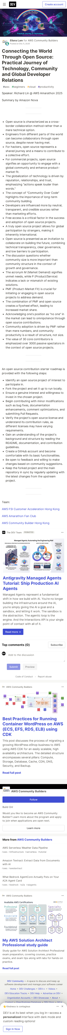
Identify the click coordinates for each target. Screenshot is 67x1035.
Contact (9, 1002)
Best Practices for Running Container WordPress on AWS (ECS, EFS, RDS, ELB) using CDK (32, 726)
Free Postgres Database (28, 1002)
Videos (51, 988)
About (55, 997)
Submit (13, 666)
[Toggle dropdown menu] (62, 532)
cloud (31, 86)
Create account (54, 4)
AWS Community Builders (43, 40)
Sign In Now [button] (13, 1029)
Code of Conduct (24, 676)
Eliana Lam (16, 40)
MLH (59, 1002)
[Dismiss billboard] (62, 1006)
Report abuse (45, 676)
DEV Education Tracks (16, 993)
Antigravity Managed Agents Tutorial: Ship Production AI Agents (32, 583)
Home (13, 988)
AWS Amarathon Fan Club (19, 516)
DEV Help (35, 993)
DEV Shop (49, 1002)
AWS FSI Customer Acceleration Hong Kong (31, 509)
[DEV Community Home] (13, 4)
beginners (18, 86)
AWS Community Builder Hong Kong (25, 523)
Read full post (11, 772)
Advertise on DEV (51, 993)
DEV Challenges (27, 988)
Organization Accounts (18, 997)
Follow (33, 799)
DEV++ (41, 988)
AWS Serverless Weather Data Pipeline (25, 849)
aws (6, 86)
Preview (30, 666)
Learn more (33, 828)
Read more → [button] (13, 631)
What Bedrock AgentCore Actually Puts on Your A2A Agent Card (30, 880)
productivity (46, 86)
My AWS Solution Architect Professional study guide (27, 942)
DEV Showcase (41, 997)
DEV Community (15, 981)
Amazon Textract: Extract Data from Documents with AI (31, 864)
